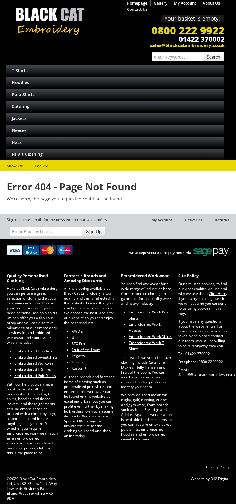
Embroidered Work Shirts (150, 336)
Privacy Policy (217, 467)
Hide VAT (41, 166)
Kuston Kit (80, 368)
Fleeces (19, 130)
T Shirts (20, 70)
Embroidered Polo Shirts (35, 375)
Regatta (78, 356)
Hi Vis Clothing (27, 154)
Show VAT (15, 166)
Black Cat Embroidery (50, 21)
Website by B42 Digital (210, 478)
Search (213, 57)
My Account (185, 3)
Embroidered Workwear (34, 363)
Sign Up (93, 231)
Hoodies (20, 82)
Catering (21, 106)
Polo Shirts (23, 94)
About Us (211, 3)
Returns (222, 220)
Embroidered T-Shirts (32, 369)
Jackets (19, 118)
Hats (17, 142)
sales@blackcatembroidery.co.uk (187, 45)
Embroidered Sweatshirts (36, 357)
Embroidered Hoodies (33, 351)
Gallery (160, 3)
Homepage (137, 3)
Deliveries (193, 220)
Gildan (77, 362)
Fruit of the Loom (86, 349)
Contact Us (137, 9)
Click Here (217, 293)
